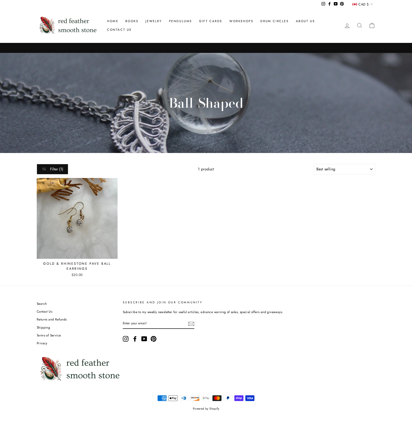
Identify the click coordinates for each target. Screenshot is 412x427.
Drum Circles (274, 21)
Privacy (42, 343)
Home (112, 21)
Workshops (241, 21)
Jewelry (153, 21)
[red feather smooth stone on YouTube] (144, 339)
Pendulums (180, 21)
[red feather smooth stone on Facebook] (135, 339)
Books (131, 21)
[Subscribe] (191, 323)
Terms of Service (49, 335)
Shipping (43, 327)
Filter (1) (56, 169)
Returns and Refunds (52, 319)
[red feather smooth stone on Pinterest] (153, 339)
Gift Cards (210, 21)
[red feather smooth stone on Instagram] (126, 339)
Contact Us (119, 29)
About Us (305, 21)
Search (42, 303)
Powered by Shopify (206, 409)
